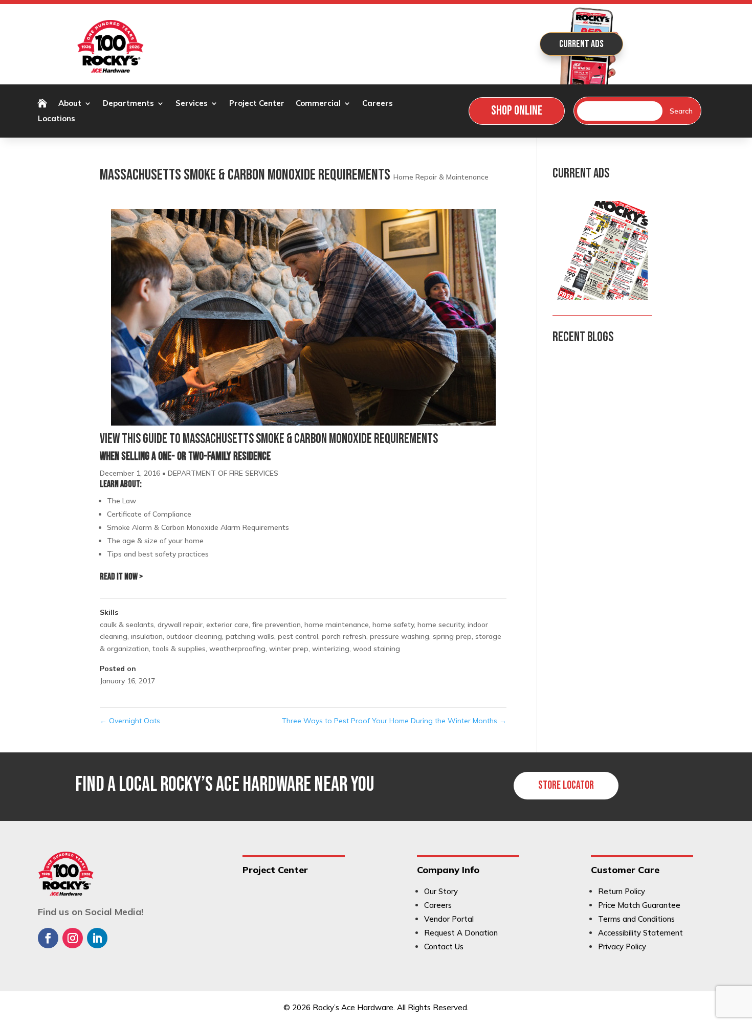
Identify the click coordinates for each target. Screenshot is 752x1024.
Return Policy (621, 891)
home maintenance (336, 624)
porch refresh (344, 636)
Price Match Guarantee (639, 905)
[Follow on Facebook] (48, 938)
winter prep (288, 648)
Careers (377, 104)
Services (191, 104)
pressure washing (399, 636)
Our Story (441, 891)
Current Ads (581, 44)
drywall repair (180, 624)
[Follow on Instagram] (72, 938)
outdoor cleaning (194, 636)
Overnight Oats (130, 720)
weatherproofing (237, 648)
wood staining (376, 648)
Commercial (318, 104)
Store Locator (566, 785)
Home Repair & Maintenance (441, 177)
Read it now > (121, 576)
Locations (56, 119)
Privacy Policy (622, 946)
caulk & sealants (127, 624)
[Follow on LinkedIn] (97, 938)
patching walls (250, 636)
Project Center (256, 104)
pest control (298, 636)
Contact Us (443, 946)
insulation (147, 636)
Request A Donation (461, 933)
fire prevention (276, 624)
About (69, 104)
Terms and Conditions (636, 919)
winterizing (330, 648)
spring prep (452, 636)
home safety (393, 624)
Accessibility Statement (640, 933)
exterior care (227, 624)
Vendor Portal (449, 919)
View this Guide (133, 439)
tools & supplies (179, 648)
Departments (128, 104)
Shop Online (516, 111)
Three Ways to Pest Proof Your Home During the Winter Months (394, 720)
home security (440, 624)
